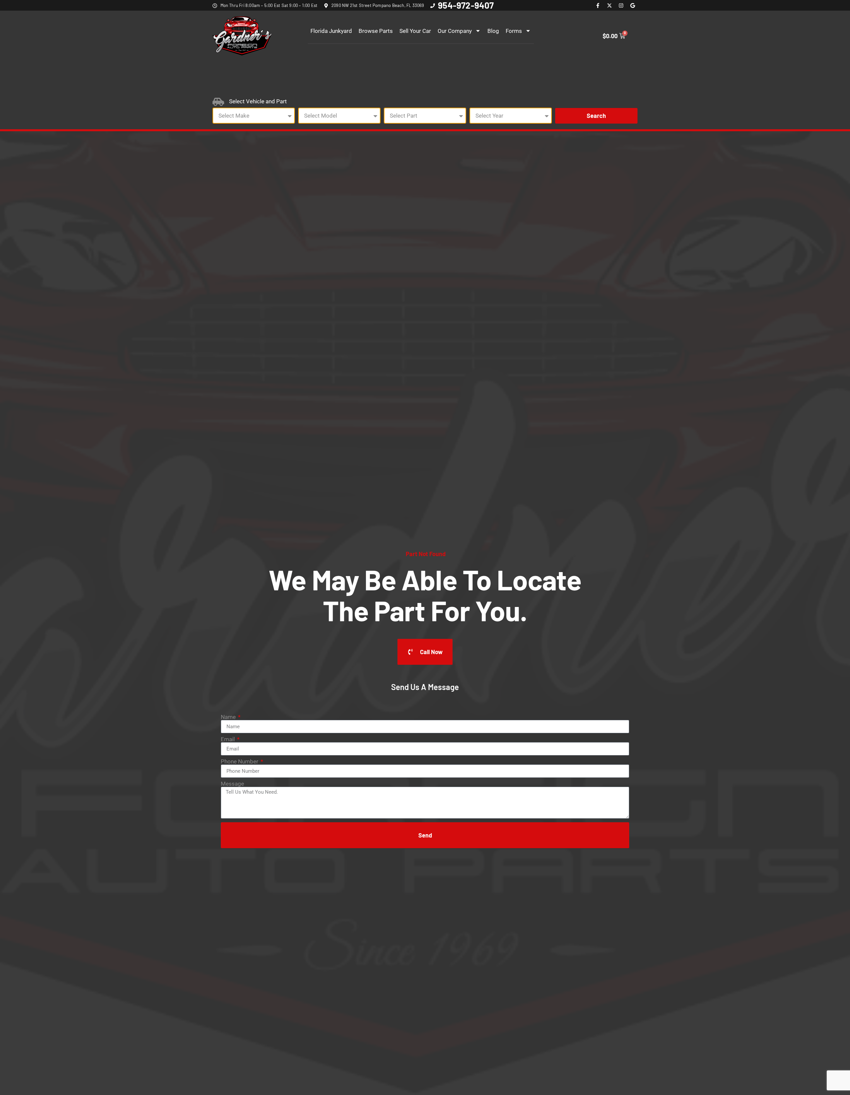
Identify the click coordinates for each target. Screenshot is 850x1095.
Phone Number (240, 761)
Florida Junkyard (331, 31)
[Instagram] (621, 5)
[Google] (633, 5)
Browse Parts (376, 31)
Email (228, 739)
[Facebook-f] (598, 5)
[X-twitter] (609, 5)
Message (232, 784)
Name (229, 717)
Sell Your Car (415, 31)
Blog (493, 31)
